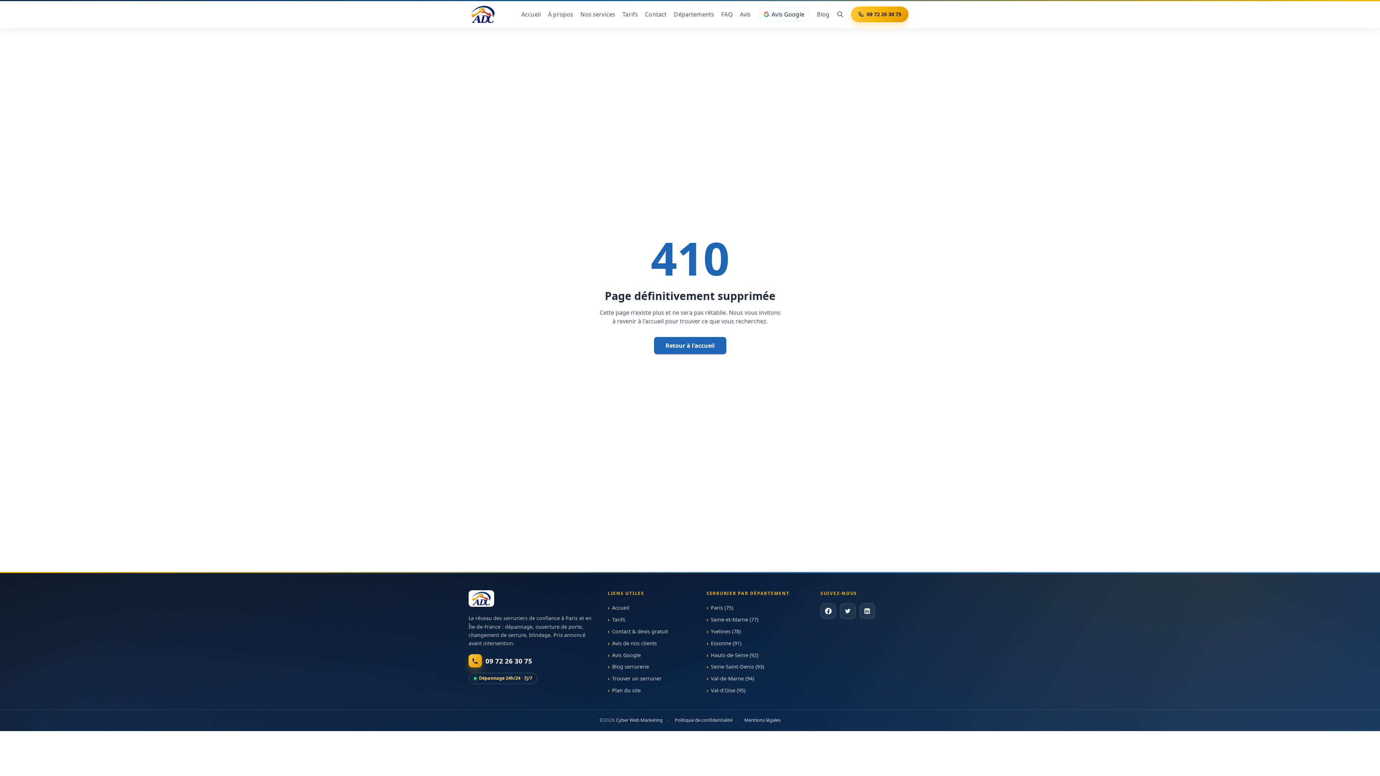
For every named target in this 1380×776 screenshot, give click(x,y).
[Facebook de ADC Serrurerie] (828, 611)
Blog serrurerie (630, 666)
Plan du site (626, 690)
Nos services (597, 14)
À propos (560, 14)
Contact (656, 14)
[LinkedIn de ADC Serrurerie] (867, 611)
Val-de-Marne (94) (732, 678)
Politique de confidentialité (703, 720)
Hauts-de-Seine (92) (734, 655)
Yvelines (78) (726, 631)
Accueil (531, 14)
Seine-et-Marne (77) (734, 619)
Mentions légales (762, 720)
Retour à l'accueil (690, 346)
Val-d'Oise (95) (728, 690)
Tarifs (630, 14)
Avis (745, 14)
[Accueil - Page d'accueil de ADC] (483, 14)
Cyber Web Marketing (639, 720)
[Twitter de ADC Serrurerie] (847, 611)
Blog (823, 14)
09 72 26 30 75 (884, 14)
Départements (694, 14)
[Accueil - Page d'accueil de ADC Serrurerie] (481, 598)
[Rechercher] (840, 14)
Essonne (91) (726, 643)
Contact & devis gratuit (640, 631)
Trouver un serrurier (637, 678)
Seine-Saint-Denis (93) (737, 666)
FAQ (726, 14)
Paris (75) (722, 608)
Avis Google (788, 14)
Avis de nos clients (634, 643)
